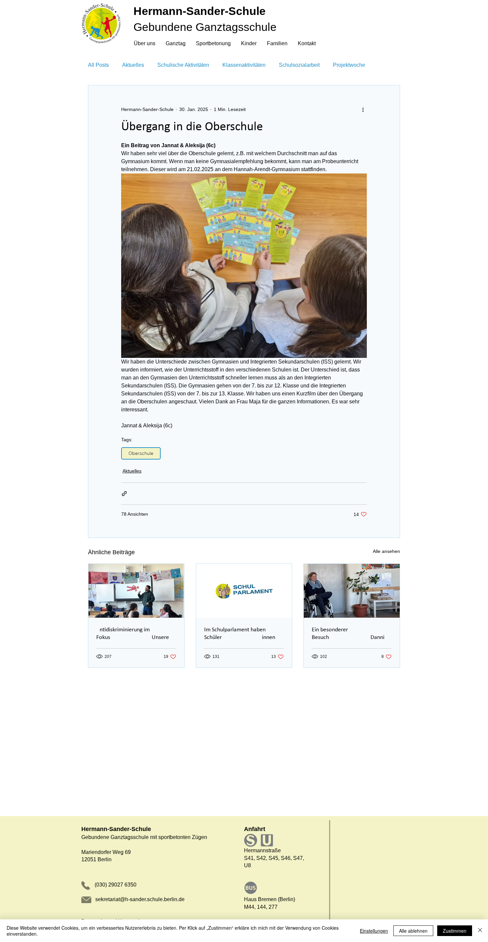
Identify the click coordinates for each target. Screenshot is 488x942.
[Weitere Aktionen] (363, 109)
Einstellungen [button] (374, 930)
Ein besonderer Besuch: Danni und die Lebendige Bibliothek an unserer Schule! (350, 634)
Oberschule (140, 453)
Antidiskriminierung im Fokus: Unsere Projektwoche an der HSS (132, 634)
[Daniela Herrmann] (352, 591)
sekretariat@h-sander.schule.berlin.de (140, 899)
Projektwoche (349, 65)
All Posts (98, 65)
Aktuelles (133, 65)
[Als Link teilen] (124, 493)
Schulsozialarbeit (299, 65)
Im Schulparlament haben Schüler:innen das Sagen (239, 634)
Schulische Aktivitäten (183, 65)
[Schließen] (480, 931)
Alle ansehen (386, 551)
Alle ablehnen (413, 930)
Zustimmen (454, 930)
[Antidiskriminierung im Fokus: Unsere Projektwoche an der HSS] (136, 591)
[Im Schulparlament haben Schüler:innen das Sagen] (244, 591)
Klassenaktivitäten (244, 65)
